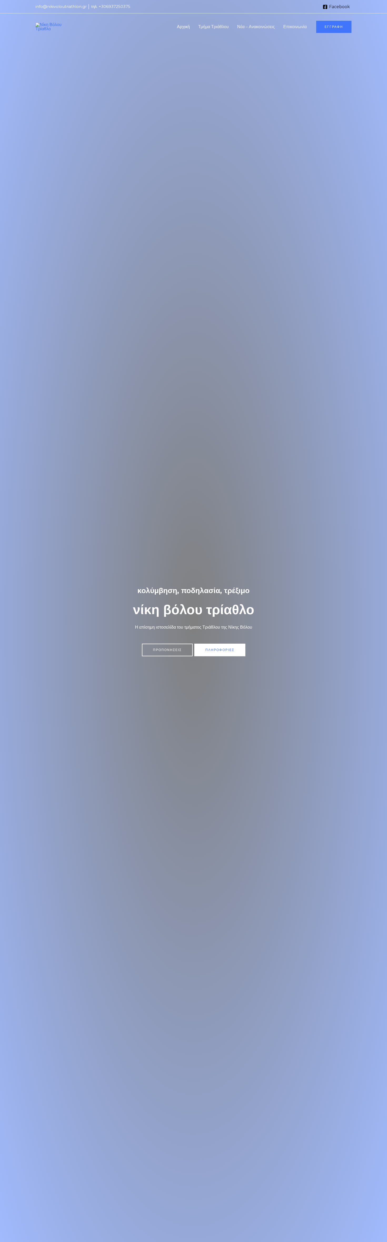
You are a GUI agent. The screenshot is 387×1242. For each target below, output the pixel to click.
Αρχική (183, 26)
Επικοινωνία (295, 26)
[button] (333, 27)
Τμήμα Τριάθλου (213, 26)
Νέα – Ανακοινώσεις (256, 26)
